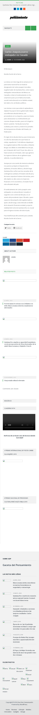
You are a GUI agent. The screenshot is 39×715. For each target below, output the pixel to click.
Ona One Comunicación (25, 702)
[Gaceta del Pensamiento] (19, 17)
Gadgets (16, 712)
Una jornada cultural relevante (14, 380)
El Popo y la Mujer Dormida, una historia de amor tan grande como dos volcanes (24, 652)
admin (9, 60)
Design (23, 712)
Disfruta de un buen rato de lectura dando (19, 436)
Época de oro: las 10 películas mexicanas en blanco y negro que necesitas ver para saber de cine (24, 626)
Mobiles (28, 710)
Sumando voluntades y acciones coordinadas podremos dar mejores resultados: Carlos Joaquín (24, 612)
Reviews (14, 710)
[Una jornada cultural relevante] (19, 367)
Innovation (7, 712)
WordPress (23, 704)
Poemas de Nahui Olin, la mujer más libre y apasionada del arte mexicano (23, 639)
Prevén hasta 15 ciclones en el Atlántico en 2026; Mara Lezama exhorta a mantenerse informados (18, 306)
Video (8, 46)
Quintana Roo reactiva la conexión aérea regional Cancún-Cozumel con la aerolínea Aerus (20, 5)
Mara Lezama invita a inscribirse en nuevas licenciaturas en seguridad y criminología (24, 585)
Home (8, 710)
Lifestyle (21, 710)
